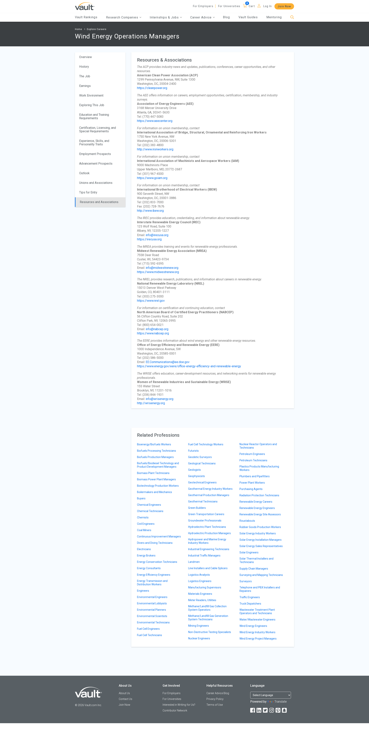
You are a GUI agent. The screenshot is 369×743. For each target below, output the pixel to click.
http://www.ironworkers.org (155, 149)
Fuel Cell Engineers (148, 628)
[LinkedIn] (259, 710)
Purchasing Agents (251, 489)
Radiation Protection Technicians (259, 495)
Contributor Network (175, 710)
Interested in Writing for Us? (179, 704)
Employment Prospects (95, 154)
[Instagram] (272, 710)
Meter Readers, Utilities (202, 600)
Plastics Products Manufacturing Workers (259, 468)
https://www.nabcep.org (153, 333)
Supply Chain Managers (253, 568)
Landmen (194, 561)
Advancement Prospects (95, 163)
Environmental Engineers (152, 597)
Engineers (143, 590)
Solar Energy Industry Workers (257, 533)
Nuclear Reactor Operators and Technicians (258, 446)
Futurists (193, 450)
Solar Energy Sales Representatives (261, 546)
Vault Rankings (86, 17)
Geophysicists (196, 476)
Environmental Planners (151, 609)
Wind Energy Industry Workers (257, 632)
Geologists (194, 469)
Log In (267, 6)
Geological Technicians (202, 463)
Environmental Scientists (152, 616)
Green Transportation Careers (206, 514)
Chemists (143, 517)
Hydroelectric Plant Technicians (207, 526)
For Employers (203, 6)
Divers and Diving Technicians (155, 542)
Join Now (284, 6)
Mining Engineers (198, 625)
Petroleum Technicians (253, 460)
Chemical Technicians (150, 511)
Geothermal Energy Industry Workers (210, 488)
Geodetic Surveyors (200, 457)
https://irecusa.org (149, 239)
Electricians (144, 549)
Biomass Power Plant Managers (156, 479)
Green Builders (197, 507)
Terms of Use (214, 704)
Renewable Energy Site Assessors (260, 514)
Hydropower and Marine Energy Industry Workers (207, 541)
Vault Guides (248, 17)
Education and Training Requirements (94, 116)
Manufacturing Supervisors (204, 587)
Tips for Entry (88, 192)
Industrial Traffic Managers (204, 555)
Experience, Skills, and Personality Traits (94, 142)
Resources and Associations (99, 202)
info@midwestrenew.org (162, 268)
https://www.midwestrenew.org (158, 272)
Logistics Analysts (199, 574)
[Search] (292, 17)
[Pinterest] (278, 710)
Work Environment (91, 95)
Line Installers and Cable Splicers (208, 568)
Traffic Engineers (249, 597)
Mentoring (274, 17)
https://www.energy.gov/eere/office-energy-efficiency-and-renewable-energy (189, 366)
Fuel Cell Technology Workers (205, 444)
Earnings (85, 86)
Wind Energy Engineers (253, 625)
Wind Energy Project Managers (258, 638)
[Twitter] (265, 710)
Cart (252, 6)
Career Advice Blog (217, 693)
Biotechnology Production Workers (158, 485)
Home (78, 29)
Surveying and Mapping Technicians (261, 574)
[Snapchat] (284, 710)
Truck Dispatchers (250, 603)
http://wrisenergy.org (151, 403)
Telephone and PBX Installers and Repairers (259, 589)
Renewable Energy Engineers (257, 508)
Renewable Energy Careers (255, 501)
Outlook (84, 173)
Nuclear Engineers (199, 638)
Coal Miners (144, 530)
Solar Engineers (248, 552)
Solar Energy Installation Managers (260, 539)
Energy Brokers (146, 555)
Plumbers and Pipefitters (254, 476)
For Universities (229, 6)
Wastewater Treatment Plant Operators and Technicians (257, 611)
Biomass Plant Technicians (153, 473)
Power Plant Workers (252, 482)
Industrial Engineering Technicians (208, 549)
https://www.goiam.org (152, 178)
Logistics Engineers (199, 581)
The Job (84, 76)
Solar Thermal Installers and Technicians (256, 560)
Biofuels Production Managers (155, 457)
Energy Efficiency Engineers (153, 574)
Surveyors (245, 581)
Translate (280, 701)
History (84, 66)
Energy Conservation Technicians (157, 561)
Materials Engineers (200, 593)
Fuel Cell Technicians (149, 635)
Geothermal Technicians (203, 501)
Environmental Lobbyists (152, 603)
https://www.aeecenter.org (154, 121)
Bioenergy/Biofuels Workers (154, 444)
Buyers (141, 498)
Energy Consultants (149, 568)
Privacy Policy (215, 699)
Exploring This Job (91, 105)
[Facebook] (253, 710)
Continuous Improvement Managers (159, 536)
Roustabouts (247, 520)
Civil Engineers (146, 523)
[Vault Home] (85, 6)
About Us (124, 693)
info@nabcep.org (157, 329)
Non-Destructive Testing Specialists (209, 632)
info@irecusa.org (157, 235)
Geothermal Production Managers (208, 495)
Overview (85, 57)
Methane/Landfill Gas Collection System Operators (207, 608)
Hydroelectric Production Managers (209, 533)
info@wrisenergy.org (159, 399)
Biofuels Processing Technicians (156, 450)
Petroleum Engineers (252, 454)
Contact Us (125, 699)
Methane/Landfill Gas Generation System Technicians (208, 617)
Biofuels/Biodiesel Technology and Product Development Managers (158, 465)
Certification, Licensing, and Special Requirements (97, 129)
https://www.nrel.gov (151, 300)
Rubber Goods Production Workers (260, 527)
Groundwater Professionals (204, 520)
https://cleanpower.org (152, 88)
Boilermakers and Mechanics (154, 492)
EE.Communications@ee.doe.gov (167, 362)
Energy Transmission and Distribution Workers (152, 582)
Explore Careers (96, 29)
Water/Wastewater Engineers (257, 619)
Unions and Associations (95, 183)
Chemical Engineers (149, 504)
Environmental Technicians (153, 622)
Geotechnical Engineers (202, 482)
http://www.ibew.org (150, 210)
